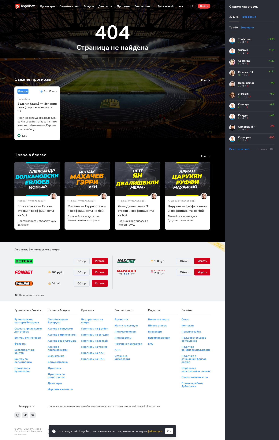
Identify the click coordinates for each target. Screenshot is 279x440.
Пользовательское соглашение (193, 339)
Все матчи (121, 319)
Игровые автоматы (60, 389)
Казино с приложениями (57, 348)
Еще (203, 80)
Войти (204, 6)
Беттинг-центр (144, 6)
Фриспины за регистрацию (56, 375)
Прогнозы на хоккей (94, 340)
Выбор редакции (159, 337)
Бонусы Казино (58, 362)
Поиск (191, 6)
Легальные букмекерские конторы (37, 249)
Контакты (187, 325)
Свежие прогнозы (32, 79)
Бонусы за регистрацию (23, 360)
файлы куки (154, 431)
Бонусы (89, 6)
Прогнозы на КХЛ (92, 353)
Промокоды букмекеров (22, 369)
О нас (185, 319)
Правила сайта (191, 331)
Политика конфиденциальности (195, 348)
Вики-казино (56, 356)
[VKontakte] (33, 415)
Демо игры (105, 6)
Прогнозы (123, 6)
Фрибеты (20, 343)
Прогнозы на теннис (94, 346)
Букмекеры (47, 6)
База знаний (165, 6)
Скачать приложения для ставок (28, 330)
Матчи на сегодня (126, 325)
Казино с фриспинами (62, 334)
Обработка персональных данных (195, 369)
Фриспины (54, 368)
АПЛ (118, 349)
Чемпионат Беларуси (128, 343)
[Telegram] (25, 415)
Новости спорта (158, 319)
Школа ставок (157, 325)
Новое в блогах (30, 155)
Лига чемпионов (125, 331)
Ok (169, 431)
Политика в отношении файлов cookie (193, 359)
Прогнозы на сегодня (95, 334)
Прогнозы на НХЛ (92, 359)
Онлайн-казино (69, 6)
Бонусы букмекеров (27, 337)
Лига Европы (123, 337)
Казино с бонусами (60, 328)
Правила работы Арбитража (192, 384)
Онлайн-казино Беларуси (58, 321)
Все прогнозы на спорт (92, 321)
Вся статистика (239, 149)
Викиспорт (155, 331)
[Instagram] (17, 415)
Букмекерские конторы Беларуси (26, 321)
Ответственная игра (194, 377)
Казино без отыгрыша (62, 340)
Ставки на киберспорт (122, 357)
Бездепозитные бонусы (24, 351)
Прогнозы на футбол (94, 328)
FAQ (150, 343)
